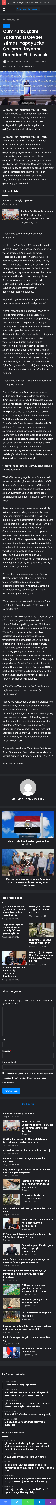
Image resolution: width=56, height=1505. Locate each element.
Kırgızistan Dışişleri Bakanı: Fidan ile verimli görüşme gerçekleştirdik (12, 929)
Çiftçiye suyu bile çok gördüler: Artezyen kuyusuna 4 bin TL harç (34, 1288)
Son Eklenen (28, 1103)
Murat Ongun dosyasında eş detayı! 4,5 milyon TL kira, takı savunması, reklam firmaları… (24, 1273)
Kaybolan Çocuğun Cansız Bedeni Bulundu (36, 1301)
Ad (4, 1040)
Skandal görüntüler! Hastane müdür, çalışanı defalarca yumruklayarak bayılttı (27, 1328)
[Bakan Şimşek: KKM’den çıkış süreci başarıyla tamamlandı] (11, 1249)
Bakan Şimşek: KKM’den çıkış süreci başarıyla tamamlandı (37, 1248)
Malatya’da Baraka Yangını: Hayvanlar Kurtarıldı (39, 909)
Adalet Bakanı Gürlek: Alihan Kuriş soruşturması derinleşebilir (14, 972)
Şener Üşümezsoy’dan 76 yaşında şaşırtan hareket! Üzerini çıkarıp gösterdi (26, 1261)
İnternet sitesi (9, 1062)
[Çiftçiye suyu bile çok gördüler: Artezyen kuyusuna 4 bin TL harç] (11, 1289)
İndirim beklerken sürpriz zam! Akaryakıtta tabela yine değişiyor (35, 1184)
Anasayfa (9, 20)
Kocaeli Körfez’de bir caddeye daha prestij (26, 1150)
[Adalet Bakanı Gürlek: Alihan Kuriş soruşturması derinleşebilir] (14, 958)
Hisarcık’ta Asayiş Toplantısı (18, 200)
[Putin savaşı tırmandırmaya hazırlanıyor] (11, 1352)
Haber (18, 20)
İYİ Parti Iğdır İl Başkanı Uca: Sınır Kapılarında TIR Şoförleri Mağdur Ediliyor (41, 956)
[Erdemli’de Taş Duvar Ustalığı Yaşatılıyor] (41, 930)
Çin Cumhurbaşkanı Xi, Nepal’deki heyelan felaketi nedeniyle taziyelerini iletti (14, 911)
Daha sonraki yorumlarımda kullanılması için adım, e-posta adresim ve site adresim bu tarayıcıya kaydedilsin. (27, 1078)
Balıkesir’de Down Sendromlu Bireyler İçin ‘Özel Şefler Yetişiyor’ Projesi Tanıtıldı (37, 214)
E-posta (6, 1051)
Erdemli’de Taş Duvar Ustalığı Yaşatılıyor (40, 941)
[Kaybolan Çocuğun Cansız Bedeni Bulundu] (11, 1303)
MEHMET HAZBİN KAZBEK (18, 62)
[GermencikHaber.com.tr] (28, 9)
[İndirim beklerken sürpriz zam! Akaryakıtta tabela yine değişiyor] (11, 1184)
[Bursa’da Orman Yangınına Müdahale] (11, 1316)
